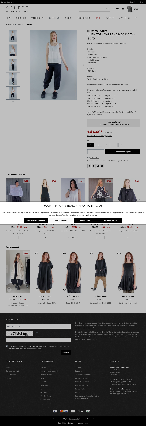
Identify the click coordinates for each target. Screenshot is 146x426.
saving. (81, 215)
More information (90, 215)
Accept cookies (85, 221)
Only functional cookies (36, 221)
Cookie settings (60, 221)
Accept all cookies (110, 221)
